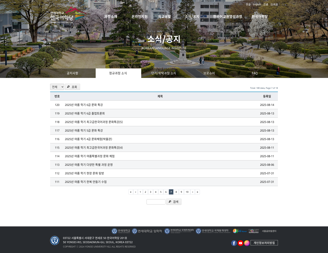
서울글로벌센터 (269, 231)
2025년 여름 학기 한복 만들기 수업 (86, 182)
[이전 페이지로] (135, 192)
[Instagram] (247, 243)
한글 (248, 4)
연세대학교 (121, 231)
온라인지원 (140, 16)
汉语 (265, 4)
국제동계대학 (213, 231)
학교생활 (164, 16)
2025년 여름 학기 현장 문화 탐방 (84, 173)
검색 (175, 202)
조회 (74, 87)
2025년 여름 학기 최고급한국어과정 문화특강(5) (94, 122)
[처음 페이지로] (130, 192)
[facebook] (234, 243)
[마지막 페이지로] (197, 192)
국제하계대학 (179, 231)
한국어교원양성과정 (227, 16)
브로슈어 (209, 73)
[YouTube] (240, 243)
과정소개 (110, 16)
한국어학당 (260, 16)
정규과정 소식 (118, 73)
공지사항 (72, 73)
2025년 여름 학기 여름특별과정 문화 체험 (90, 156)
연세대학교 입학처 (147, 231)
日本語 (274, 4)
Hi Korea (239, 231)
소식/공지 (192, 16)
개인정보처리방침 (264, 243)
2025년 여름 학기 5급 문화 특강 (84, 130)
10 (187, 192)
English (257, 4)
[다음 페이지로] (193, 192)
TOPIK (254, 231)
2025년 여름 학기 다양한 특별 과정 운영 (89, 165)
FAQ (255, 73)
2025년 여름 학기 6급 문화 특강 (84, 105)
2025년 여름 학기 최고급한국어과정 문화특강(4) (94, 147)
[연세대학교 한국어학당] (69, 19)
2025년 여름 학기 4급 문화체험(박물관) (88, 139)
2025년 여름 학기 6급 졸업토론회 (85, 113)
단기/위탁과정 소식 (163, 73)
